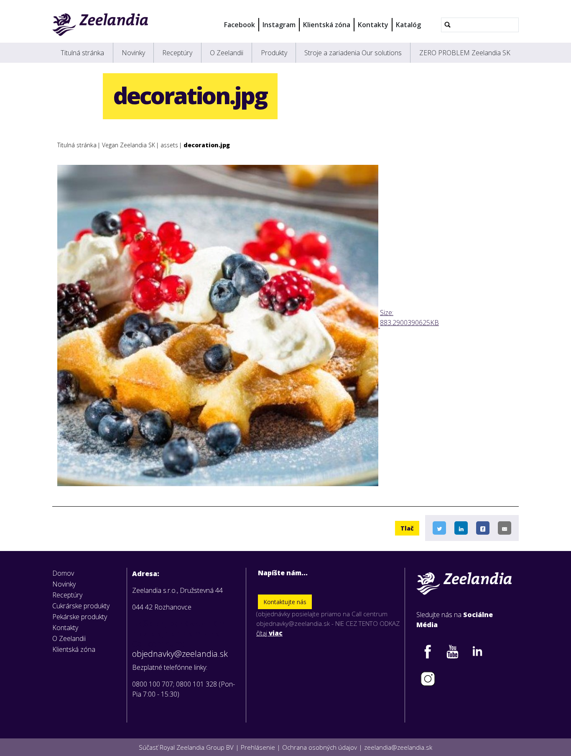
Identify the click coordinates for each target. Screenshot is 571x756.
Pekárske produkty (79, 616)
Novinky (133, 52)
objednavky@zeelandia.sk (180, 654)
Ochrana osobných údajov (319, 747)
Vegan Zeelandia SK (128, 145)
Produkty (274, 52)
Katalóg (408, 24)
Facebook (239, 24)
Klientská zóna (326, 24)
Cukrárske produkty (81, 605)
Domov (63, 573)
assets (169, 145)
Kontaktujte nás (284, 602)
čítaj (269, 633)
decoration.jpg (207, 145)
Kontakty (373, 24)
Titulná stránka (82, 52)
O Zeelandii (226, 52)
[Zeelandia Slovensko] (100, 24)
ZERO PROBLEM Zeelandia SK (464, 52)
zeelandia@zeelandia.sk (398, 747)
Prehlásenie (258, 747)
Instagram (279, 24)
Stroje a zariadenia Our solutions (353, 52)
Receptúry (177, 52)
